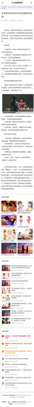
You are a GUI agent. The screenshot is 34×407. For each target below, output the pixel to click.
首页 (9, 7)
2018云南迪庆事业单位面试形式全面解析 (16, 358)
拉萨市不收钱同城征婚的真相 (19, 281)
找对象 (13, 7)
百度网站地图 (25, 395)
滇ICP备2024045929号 (20, 403)
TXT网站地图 (21, 397)
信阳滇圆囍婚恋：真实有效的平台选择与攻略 (18, 377)
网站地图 (17, 395)
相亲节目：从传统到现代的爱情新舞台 (16, 364)
